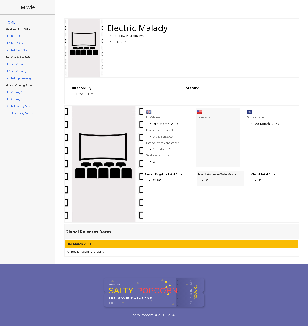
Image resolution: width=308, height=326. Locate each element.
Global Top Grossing (19, 78)
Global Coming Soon (19, 106)
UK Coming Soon (17, 92)
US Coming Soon (17, 99)
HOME (10, 22)
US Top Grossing (17, 71)
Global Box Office (17, 50)
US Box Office (15, 43)
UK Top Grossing (17, 64)
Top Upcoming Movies (20, 113)
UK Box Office (15, 36)
